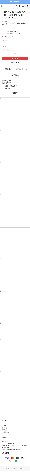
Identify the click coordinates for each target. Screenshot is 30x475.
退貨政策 (4, 429)
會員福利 (4, 425)
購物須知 (4, 427)
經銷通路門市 (5, 433)
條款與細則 (5, 431)
